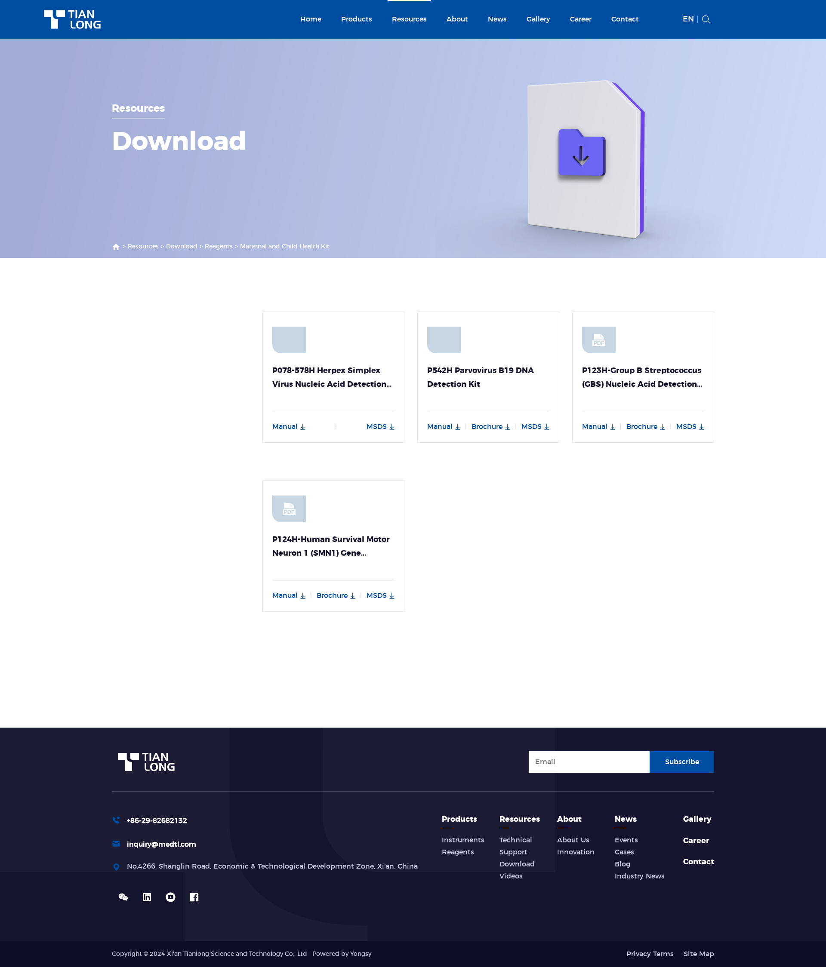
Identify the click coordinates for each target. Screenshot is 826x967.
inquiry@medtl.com (161, 844)
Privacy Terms (650, 954)
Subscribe (682, 762)
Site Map (699, 954)
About (457, 19)
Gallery (538, 19)
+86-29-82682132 (157, 820)
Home (310, 19)
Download (181, 247)
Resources (409, 19)
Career (581, 19)
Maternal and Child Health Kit (285, 247)
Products (356, 19)
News (497, 19)
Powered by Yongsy (341, 954)
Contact (625, 19)
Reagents (219, 247)
